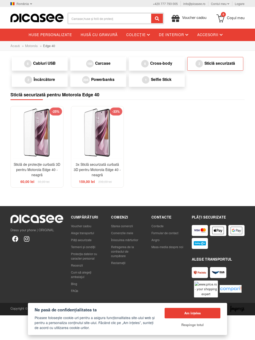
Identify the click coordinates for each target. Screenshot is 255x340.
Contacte (157, 226)
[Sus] (6, 334)
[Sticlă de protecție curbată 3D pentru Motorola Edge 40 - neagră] (37, 132)
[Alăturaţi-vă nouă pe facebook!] (15, 238)
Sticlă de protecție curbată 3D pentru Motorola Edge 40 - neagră (37, 169)
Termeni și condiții (83, 247)
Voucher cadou (81, 226)
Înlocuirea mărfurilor (124, 240)
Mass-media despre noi (167, 247)
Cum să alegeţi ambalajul (81, 274)
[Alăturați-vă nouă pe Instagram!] (26, 238)
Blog (74, 284)
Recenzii (77, 265)
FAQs (74, 290)
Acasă (15, 45)
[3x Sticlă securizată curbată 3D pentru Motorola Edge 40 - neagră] (97, 132)
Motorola (31, 45)
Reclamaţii (118, 263)
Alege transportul (82, 233)
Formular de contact (164, 233)
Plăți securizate (81, 240)
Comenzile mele (122, 233)
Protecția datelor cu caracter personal (84, 256)
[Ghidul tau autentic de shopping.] (230, 289)
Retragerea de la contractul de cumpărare (122, 251)
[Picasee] (37, 17)
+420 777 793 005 (165, 3)
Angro (155, 240)
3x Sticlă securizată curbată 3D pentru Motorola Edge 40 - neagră (97, 169)
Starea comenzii (122, 226)
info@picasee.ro (194, 3)
